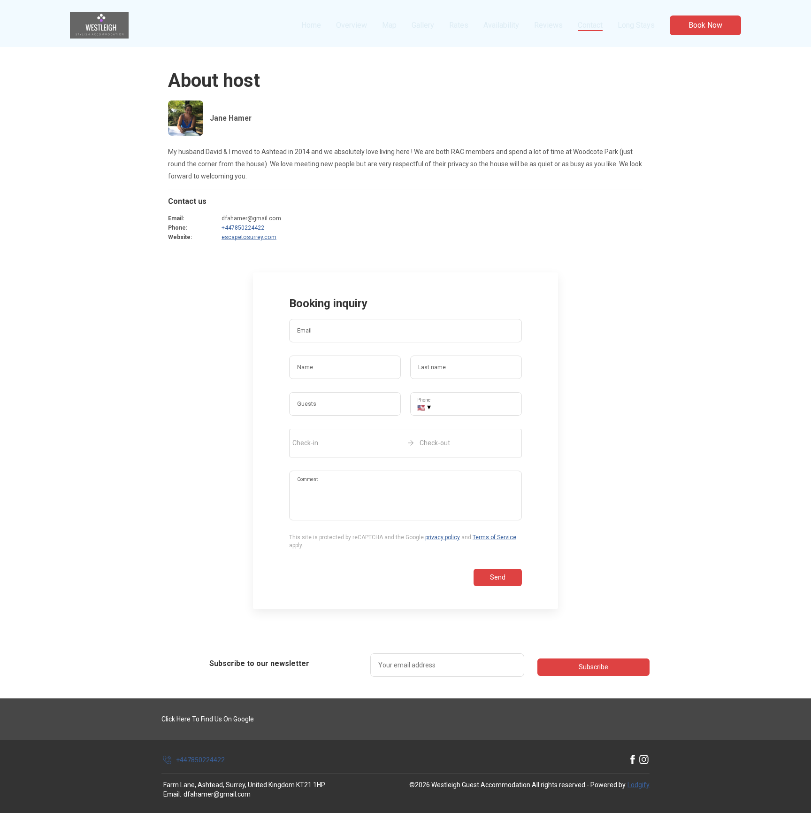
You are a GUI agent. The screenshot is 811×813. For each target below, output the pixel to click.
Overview (351, 25)
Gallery (423, 25)
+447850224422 (243, 228)
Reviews (548, 25)
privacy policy (442, 537)
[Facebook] (632, 760)
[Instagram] (644, 760)
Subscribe (593, 667)
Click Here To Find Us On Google (207, 719)
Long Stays (636, 25)
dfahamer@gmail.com (217, 794)
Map (389, 25)
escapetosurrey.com (249, 237)
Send (497, 577)
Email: (172, 794)
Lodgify (638, 785)
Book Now (705, 25)
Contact (590, 25)
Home (311, 25)
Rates (458, 25)
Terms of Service (494, 537)
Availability (501, 25)
